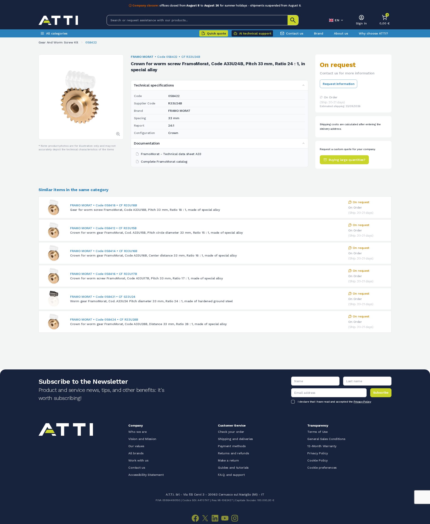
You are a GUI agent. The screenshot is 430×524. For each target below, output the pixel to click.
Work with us (138, 460)
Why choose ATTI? (373, 33)
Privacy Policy (362, 401)
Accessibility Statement (145, 475)
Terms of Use (317, 431)
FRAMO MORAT (142, 56)
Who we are (137, 431)
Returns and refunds (233, 453)
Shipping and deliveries (235, 439)
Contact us (294, 33)
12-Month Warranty (321, 446)
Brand (318, 33)
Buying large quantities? (347, 160)
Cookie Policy (317, 460)
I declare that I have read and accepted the (334, 401)
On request (361, 202)
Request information (338, 84)
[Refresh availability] (321, 97)
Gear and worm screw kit (58, 42)
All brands (135, 453)
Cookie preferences (322, 467)
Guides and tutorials (233, 467)
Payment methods (232, 446)
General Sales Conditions (326, 439)
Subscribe (381, 392)
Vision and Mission (142, 439)
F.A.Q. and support (231, 475)
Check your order (231, 431)
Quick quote (216, 33)
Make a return (228, 460)
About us (341, 33)
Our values (136, 446)
